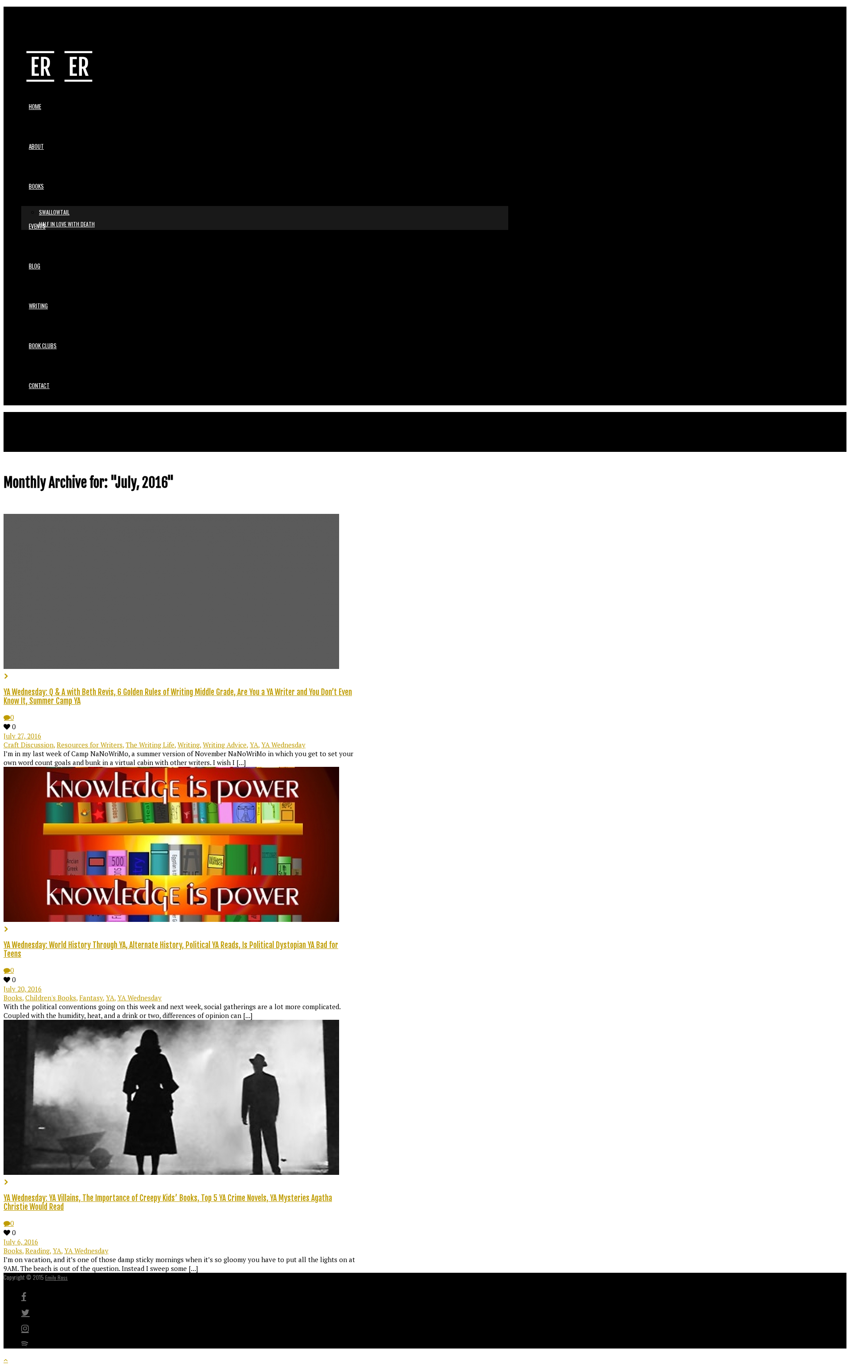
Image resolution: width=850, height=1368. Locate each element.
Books (13, 997)
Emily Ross (56, 1277)
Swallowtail (54, 212)
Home (35, 106)
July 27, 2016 (22, 735)
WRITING (38, 305)
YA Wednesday (283, 744)
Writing (189, 744)
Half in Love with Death (67, 224)
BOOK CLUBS (43, 345)
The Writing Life (150, 744)
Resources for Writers (90, 744)
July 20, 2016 (23, 988)
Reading (37, 1250)
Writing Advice (225, 744)
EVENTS (37, 226)
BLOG (34, 265)
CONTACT (39, 385)
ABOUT (36, 146)
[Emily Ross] (59, 79)
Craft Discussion (29, 744)
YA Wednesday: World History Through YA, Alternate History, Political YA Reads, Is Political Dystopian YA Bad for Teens (171, 949)
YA (254, 744)
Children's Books (50, 997)
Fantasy (91, 997)
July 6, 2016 (21, 1241)
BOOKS (36, 186)
